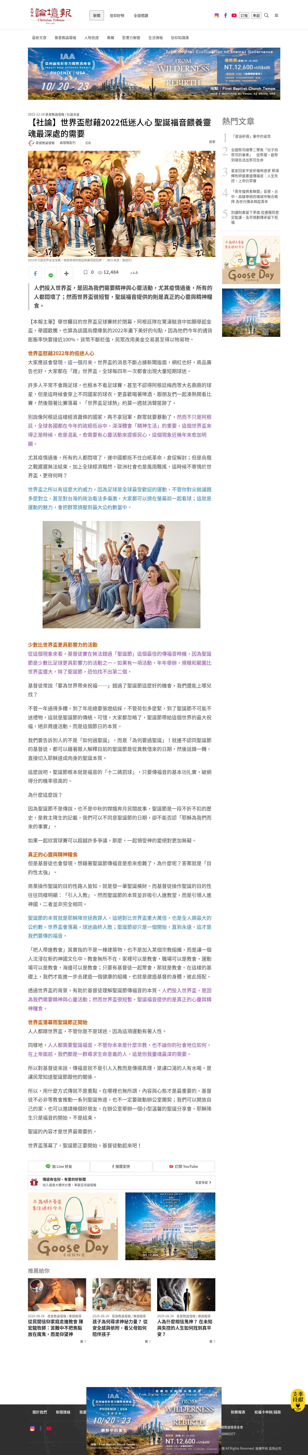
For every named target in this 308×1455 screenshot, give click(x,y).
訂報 (244, 15)
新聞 (96, 15)
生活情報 (155, 37)
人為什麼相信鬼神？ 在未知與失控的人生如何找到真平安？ (184, 1327)
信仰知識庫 (180, 37)
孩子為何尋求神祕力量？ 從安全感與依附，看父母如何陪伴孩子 (120, 1327)
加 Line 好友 (61, 1166)
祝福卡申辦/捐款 (267, 1412)
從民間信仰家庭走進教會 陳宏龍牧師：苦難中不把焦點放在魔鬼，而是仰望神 (55, 1327)
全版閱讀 (141, 15)
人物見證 (91, 37)
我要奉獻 (202, 1182)
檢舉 (212, 141)
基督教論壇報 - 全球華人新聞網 (51, 15)
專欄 (110, 37)
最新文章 (39, 37)
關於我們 (39, 1412)
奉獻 (256, 15)
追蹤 (88, 142)
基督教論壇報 (65, 37)
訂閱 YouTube (186, 1166)
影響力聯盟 (131, 37)
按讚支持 (122, 1166)
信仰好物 (117, 15)
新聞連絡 (63, 1412)
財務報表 (238, 1412)
